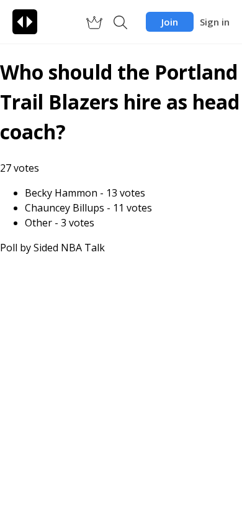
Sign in (215, 22)
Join (169, 22)
